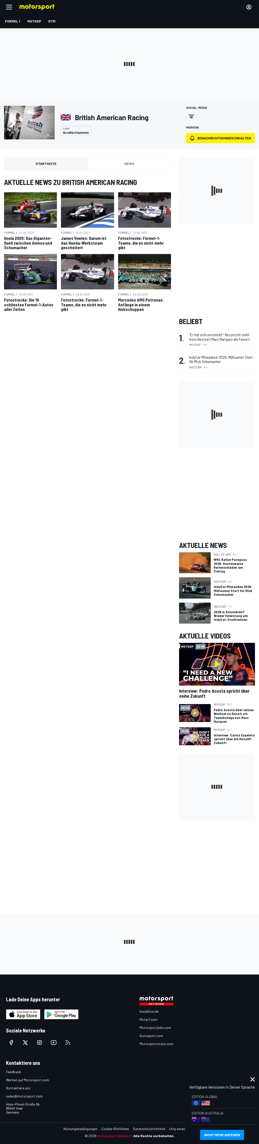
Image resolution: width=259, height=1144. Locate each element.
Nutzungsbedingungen (80, 1129)
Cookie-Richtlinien (115, 1129)
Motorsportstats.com (156, 1044)
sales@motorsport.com (24, 1096)
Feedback (13, 1072)
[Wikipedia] (191, 116)
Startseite (46, 163)
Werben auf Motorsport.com (27, 1080)
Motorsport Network (115, 1136)
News (129, 163)
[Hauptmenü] (9, 7)
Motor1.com (148, 1019)
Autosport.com (151, 1035)
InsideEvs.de (149, 1011)
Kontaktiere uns (18, 1088)
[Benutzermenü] (249, 7)
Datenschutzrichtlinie (149, 1129)
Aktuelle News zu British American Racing (70, 182)
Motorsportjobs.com (155, 1027)
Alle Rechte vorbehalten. (154, 1136)
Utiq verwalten (180, 1129)
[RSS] (68, 1042)
